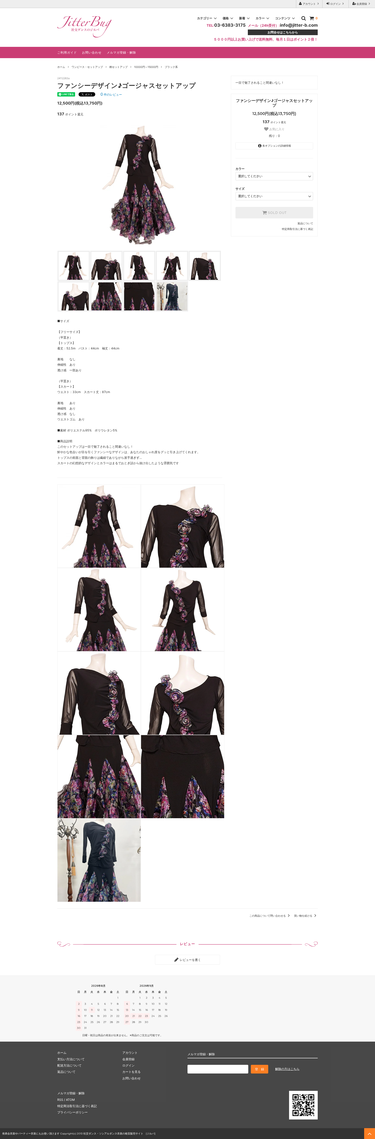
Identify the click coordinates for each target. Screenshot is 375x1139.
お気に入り (276, 129)
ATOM (70, 1099)
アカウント (309, 3)
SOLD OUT (276, 213)
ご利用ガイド (67, 52)
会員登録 (362, 3)
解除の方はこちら (287, 1069)
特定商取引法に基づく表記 (297, 229)
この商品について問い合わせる (267, 915)
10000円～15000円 (146, 67)
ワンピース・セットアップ (87, 67)
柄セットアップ (118, 67)
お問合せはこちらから (283, 32)
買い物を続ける (303, 915)
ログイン (335, 3)
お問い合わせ (92, 52)
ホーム (61, 67)
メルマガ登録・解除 (121, 52)
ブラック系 (171, 67)
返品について (305, 223)
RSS (60, 1099)
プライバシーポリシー (72, 1112)
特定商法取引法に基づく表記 (77, 1106)
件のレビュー (111, 94)
